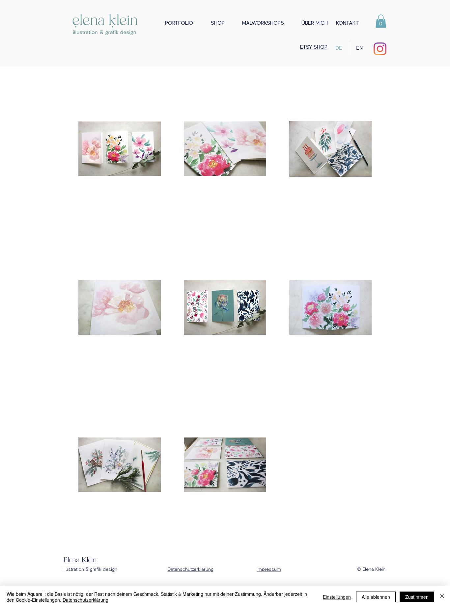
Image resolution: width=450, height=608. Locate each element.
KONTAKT (347, 23)
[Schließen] (442, 597)
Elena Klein (80, 560)
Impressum (269, 569)
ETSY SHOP (313, 47)
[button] (259, 23)
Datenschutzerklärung (190, 569)
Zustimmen (417, 597)
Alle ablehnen (376, 597)
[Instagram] (380, 48)
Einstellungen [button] (337, 597)
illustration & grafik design (90, 569)
